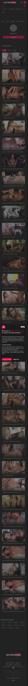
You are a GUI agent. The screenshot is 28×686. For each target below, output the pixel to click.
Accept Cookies (7, 359)
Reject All (16, 359)
